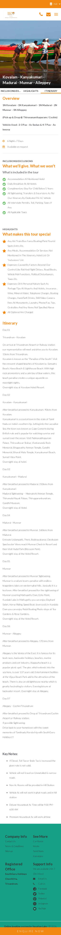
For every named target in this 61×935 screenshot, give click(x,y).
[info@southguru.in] (48, 14)
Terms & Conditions (14, 846)
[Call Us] (41, 14)
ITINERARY (51, 90)
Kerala (36, 846)
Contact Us (10, 841)
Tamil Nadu (38, 851)
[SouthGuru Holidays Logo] (11, 14)
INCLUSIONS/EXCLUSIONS (11, 90)
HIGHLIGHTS (31, 90)
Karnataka (38, 856)
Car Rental (38, 841)
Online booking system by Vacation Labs (26, 926)
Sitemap (9, 851)
